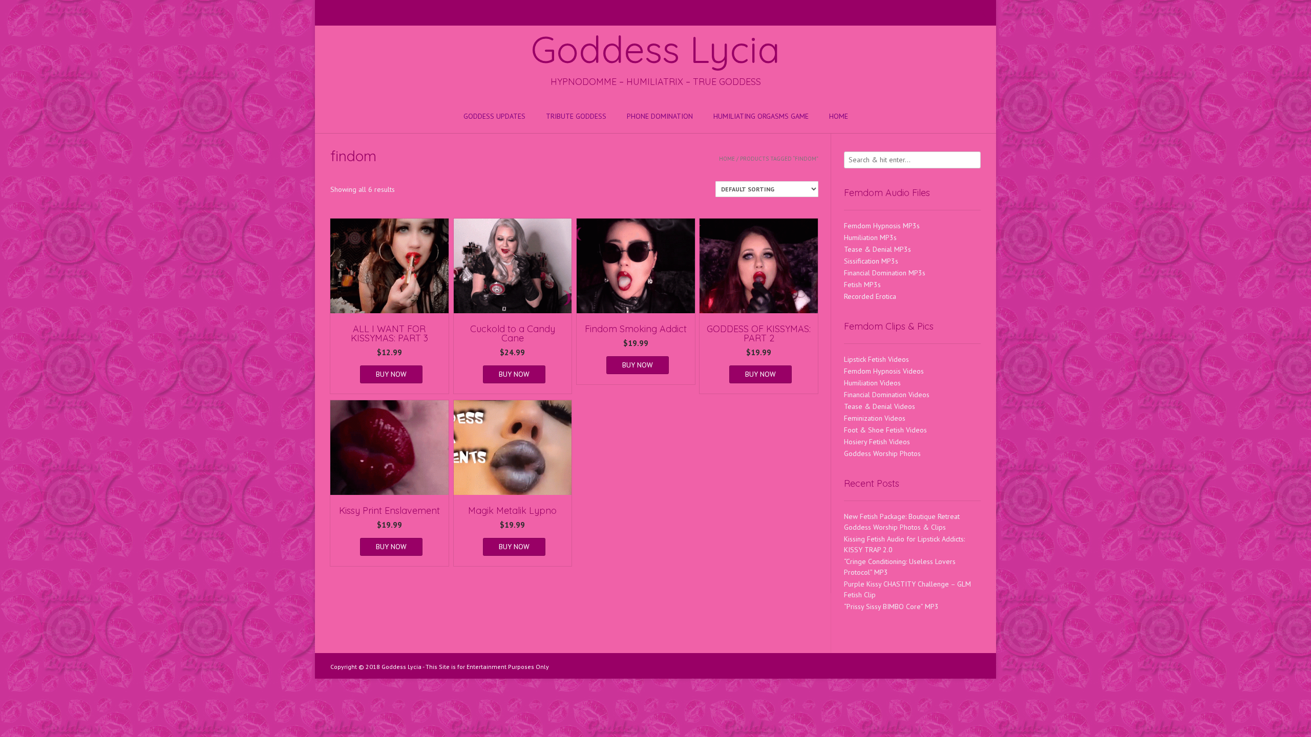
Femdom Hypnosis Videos (884, 371)
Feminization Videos (874, 418)
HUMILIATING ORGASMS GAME (761, 116)
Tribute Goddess (576, 116)
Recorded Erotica (870, 296)
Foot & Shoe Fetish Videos (885, 430)
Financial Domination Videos (886, 394)
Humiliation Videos (872, 382)
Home (838, 116)
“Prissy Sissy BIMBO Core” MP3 (891, 606)
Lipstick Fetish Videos (876, 359)
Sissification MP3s (871, 261)
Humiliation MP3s (870, 237)
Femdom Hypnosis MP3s (882, 225)
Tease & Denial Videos (879, 406)
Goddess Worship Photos (882, 453)
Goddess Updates (494, 116)
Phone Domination (660, 116)
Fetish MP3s (862, 284)
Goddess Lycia (655, 49)
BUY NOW (391, 374)
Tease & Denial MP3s (877, 249)
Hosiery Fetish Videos (877, 441)
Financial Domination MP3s (884, 272)
